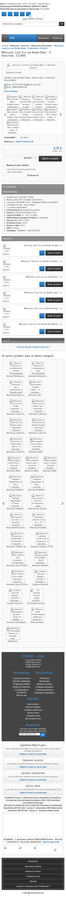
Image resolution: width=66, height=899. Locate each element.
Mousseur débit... (36, 452)
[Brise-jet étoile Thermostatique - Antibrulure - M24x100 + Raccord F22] (37, 614)
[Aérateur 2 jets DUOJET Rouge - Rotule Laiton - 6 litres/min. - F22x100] (25, 114)
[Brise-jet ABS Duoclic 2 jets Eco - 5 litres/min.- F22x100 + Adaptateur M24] (16, 519)
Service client (33, 713)
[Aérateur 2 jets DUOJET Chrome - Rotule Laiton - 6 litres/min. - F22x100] (51, 101)
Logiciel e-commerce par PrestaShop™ (33, 886)
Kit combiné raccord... (36, 603)
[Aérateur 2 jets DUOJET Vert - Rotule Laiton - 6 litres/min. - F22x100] (51, 114)
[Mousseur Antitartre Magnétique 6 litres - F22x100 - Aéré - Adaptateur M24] (37, 481)
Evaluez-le (33, 175)
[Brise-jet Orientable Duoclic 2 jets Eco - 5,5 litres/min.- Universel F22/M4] (38, 519)
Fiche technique (10, 191)
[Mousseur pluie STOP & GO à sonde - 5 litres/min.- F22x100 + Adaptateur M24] (17, 576)
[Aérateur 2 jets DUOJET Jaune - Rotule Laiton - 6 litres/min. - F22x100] (13, 114)
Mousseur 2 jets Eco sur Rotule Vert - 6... (44, 277)
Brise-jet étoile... (38, 622)
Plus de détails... (11, 91)
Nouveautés (44, 38)
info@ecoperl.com (51, 842)
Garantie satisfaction (21, 681)
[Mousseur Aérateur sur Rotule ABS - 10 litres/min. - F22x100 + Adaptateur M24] (17, 538)
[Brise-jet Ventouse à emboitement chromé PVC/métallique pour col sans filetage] (16, 368)
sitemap (33, 881)
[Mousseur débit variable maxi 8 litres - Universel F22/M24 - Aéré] (14, 462)
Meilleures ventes (44, 684)
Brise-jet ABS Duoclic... (16, 528)
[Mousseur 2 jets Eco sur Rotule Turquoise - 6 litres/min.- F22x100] (16, 405)
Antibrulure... (13, 641)
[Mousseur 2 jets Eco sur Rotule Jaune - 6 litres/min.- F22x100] (16, 424)
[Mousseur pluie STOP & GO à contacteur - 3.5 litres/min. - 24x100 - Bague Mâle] (17, 557)
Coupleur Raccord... (41, 584)
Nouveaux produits (33, 866)
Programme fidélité (21, 684)
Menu (12, 38)
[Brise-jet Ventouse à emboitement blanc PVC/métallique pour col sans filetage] (38, 368)
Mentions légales (33, 707)
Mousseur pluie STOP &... (18, 565)
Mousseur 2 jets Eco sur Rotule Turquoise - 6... (42, 261)
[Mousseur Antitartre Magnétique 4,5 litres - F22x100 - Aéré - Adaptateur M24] (15, 500)
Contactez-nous (33, 716)
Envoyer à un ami (13, 72)
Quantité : (28, 158)
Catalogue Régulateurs (44, 693)
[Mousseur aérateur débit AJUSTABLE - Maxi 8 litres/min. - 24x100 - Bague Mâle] (41, 557)
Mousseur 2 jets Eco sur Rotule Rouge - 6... (43, 308)
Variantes (7, 238)
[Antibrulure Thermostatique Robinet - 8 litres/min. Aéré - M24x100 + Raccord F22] (13, 633)
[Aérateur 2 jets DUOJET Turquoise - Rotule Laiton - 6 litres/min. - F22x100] (38, 114)
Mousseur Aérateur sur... (17, 546)
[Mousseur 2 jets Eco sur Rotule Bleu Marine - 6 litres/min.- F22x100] (16, 443)
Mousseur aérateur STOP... (42, 546)
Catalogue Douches (44, 690)
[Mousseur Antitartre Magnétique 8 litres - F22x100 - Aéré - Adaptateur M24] (15, 481)
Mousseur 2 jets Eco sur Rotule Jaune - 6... (44, 292)
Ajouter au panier (54, 253)
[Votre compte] (22, 14)
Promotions (58, 38)
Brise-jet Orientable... (39, 528)
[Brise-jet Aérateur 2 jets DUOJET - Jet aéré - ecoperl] (25, 101)
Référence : (9, 142)
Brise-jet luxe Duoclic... (38, 509)
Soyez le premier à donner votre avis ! (33, 347)
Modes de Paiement (21, 687)
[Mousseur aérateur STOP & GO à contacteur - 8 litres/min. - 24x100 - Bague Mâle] (42, 538)
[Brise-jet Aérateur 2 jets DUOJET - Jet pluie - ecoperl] (38, 101)
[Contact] (10, 14)
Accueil (5, 46)
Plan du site (21, 695)
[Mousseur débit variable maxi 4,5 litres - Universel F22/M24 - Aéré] (50, 462)
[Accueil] (4, 14)
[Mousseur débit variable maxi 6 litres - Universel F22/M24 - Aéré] (32, 462)
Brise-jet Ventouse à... (16, 376)
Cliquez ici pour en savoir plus (33, 754)
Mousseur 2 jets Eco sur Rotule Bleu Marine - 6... (41, 324)
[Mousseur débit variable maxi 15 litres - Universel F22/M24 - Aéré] (36, 443)
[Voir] (42, 252)
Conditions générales (33, 710)
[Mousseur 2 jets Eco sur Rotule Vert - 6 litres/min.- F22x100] (38, 405)
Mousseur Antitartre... (16, 490)
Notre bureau (33, 704)
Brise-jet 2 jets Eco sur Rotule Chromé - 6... (43, 245)
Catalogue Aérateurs (45, 687)
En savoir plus (9, 186)
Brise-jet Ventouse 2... (16, 395)
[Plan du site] (16, 14)
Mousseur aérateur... (41, 565)
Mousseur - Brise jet (19, 46)
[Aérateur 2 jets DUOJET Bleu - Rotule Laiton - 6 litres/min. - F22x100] (13, 127)
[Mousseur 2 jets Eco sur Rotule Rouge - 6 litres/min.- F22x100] (38, 424)
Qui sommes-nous (33, 718)
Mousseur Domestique (41, 46)
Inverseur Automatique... (17, 622)
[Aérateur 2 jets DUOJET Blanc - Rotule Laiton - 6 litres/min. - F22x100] (13, 101)
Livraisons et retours (21, 678)
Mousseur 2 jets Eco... (16, 414)
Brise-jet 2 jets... (35, 395)
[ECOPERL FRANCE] (33, 19)
